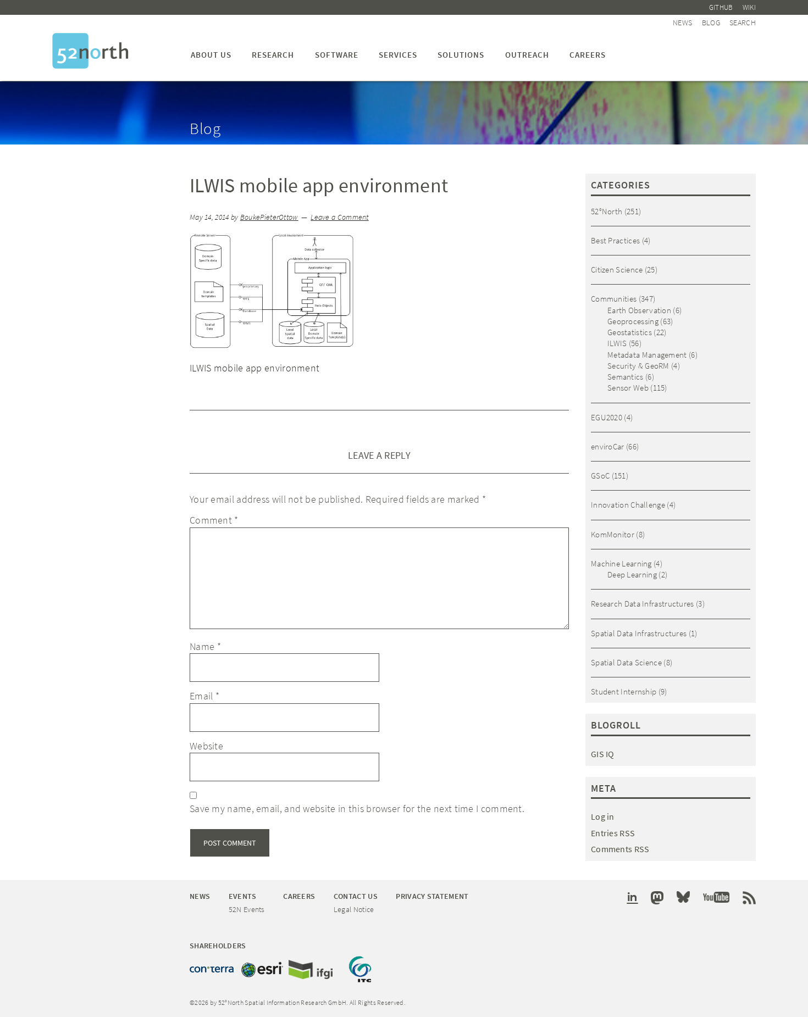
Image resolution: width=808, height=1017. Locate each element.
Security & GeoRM (638, 365)
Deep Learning (632, 574)
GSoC (600, 475)
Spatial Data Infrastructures (639, 633)
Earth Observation (639, 310)
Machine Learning (621, 563)
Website (206, 746)
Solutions (461, 54)
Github (721, 7)
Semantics (625, 376)
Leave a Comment (340, 217)
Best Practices (615, 240)
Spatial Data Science (626, 662)
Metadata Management (647, 354)
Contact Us (356, 896)
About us (211, 54)
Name (205, 646)
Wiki (749, 7)
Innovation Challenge (628, 504)
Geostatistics (629, 332)
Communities (614, 298)
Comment (214, 520)
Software (336, 54)
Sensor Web (628, 387)
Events (243, 896)
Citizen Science (617, 269)
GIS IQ (603, 753)
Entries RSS (613, 832)
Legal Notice (354, 909)
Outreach (527, 54)
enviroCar (607, 446)
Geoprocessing (632, 321)
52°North (606, 211)
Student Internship (623, 691)
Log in (603, 816)
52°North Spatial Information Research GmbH (90, 51)
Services (398, 54)
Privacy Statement (432, 896)
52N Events (247, 909)
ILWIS (617, 343)
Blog (711, 22)
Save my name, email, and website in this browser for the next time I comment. (357, 808)
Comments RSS (620, 848)
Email (204, 696)
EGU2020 (606, 417)
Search (742, 22)
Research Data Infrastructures (642, 603)
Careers (587, 54)
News (682, 22)
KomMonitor (612, 534)
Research (273, 54)
